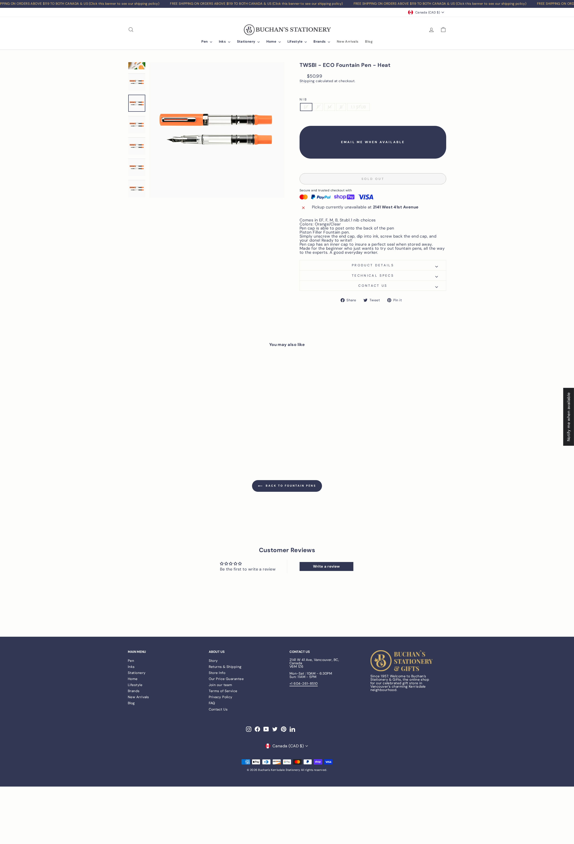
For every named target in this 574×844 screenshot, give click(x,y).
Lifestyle (295, 41)
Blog (369, 41)
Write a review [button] (326, 566)
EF (306, 107)
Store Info (217, 673)
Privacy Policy (221, 697)
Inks (223, 41)
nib (303, 99)
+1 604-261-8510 (303, 683)
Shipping (307, 81)
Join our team (220, 685)
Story (213, 660)
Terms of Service (223, 691)
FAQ (212, 703)
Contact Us (218, 709)
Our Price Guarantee (226, 679)
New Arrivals (348, 41)
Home (271, 41)
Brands (320, 41)
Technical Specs (373, 275)
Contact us (372, 286)
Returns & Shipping (225, 667)
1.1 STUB (358, 107)
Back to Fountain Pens (290, 486)
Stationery (246, 41)
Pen (205, 41)
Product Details (373, 265)
